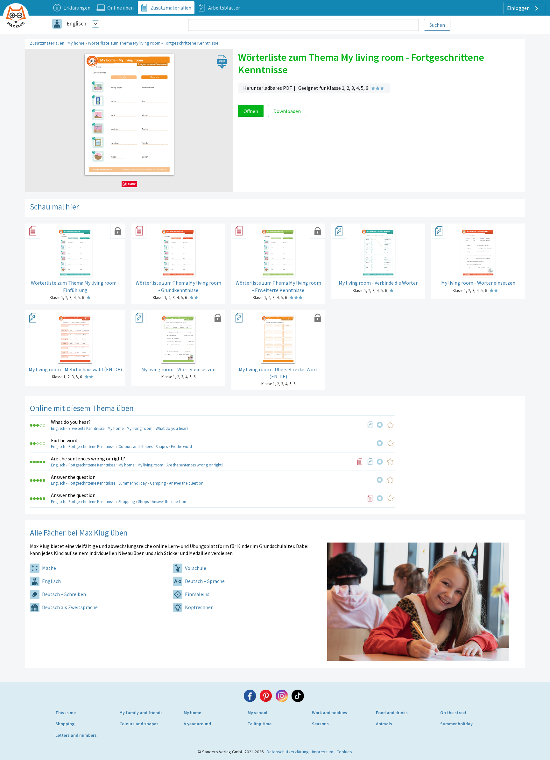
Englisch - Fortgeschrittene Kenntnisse (83, 446)
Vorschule (195, 568)
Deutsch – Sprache (204, 581)
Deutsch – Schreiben (63, 594)
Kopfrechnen (199, 607)
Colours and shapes (135, 446)
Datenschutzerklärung (288, 752)
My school (257, 712)
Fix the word (64, 440)
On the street (453, 712)
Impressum (322, 752)
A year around (197, 724)
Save (132, 183)
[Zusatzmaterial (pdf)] (360, 461)
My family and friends (141, 712)
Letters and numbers (76, 735)
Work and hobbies (329, 712)
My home (76, 43)
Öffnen (250, 111)
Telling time (259, 724)
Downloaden (287, 111)
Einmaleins (196, 594)
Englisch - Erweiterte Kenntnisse (77, 428)
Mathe (48, 568)
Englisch (76, 23)
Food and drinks (392, 712)
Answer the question (73, 477)
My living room (139, 428)
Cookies (344, 752)
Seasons (320, 724)
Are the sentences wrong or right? (88, 458)
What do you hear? (71, 422)
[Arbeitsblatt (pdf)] (370, 424)
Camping (158, 483)
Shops (143, 501)
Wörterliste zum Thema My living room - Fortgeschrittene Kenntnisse (153, 43)
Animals (384, 724)
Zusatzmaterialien (47, 43)
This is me (65, 712)
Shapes (162, 446)
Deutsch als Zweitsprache (69, 607)
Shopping (126, 501)
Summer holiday (132, 483)
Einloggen (519, 8)
